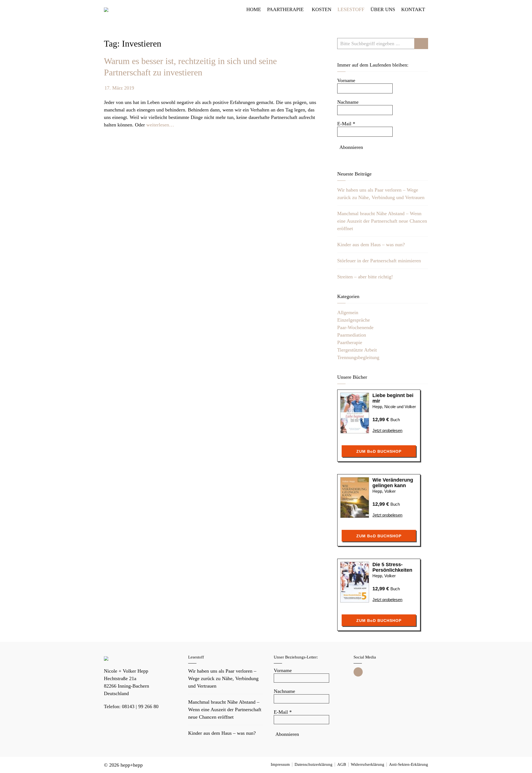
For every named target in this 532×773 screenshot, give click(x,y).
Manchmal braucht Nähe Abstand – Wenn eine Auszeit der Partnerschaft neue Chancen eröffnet (382, 221)
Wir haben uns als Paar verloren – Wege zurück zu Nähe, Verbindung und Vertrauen (223, 678)
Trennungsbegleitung (358, 357)
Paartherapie (349, 342)
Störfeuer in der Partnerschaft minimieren (379, 260)
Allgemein (347, 312)
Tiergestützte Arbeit (357, 350)
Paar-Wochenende (355, 327)
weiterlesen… (160, 125)
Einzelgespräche (353, 320)
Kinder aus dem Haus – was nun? (371, 244)
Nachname (348, 102)
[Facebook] (358, 672)
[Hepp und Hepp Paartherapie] (106, 9)
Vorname (346, 80)
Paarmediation (351, 335)
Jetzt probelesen (387, 430)
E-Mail (346, 123)
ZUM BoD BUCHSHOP (378, 451)
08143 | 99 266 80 (140, 706)
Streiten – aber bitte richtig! (365, 276)
